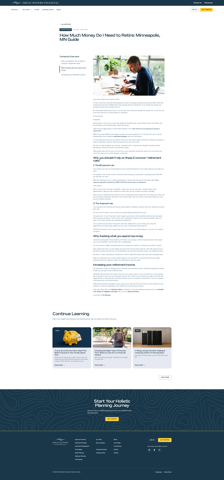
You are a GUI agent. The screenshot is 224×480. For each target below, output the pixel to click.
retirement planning (120, 136)
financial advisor (117, 289)
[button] (15, 10)
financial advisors (133, 291)
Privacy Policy (168, 472)
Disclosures (158, 472)
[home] (35, 3)
